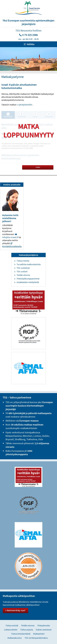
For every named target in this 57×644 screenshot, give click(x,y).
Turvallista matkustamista (29, 264)
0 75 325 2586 (30, 35)
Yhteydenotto (43, 625)
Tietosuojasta (26, 629)
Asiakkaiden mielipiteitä (28, 282)
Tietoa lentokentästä (20, 633)
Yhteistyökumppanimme (28, 278)
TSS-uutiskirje (23, 267)
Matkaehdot (38, 633)
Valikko (30, 44)
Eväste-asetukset (43, 629)
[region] (28, 59)
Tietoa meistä (12, 625)
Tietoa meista (23, 260)
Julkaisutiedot (10, 629)
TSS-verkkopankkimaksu (36, 637)
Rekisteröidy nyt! (16, 610)
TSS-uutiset (22, 271)
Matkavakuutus (14, 637)
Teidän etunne (23, 275)
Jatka (38, 167)
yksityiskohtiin (25, 104)
